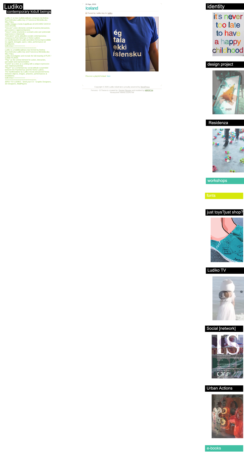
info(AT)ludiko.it (32, 46)
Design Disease (125, 90)
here (108, 76)
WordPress (145, 87)
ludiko (110, 13)
